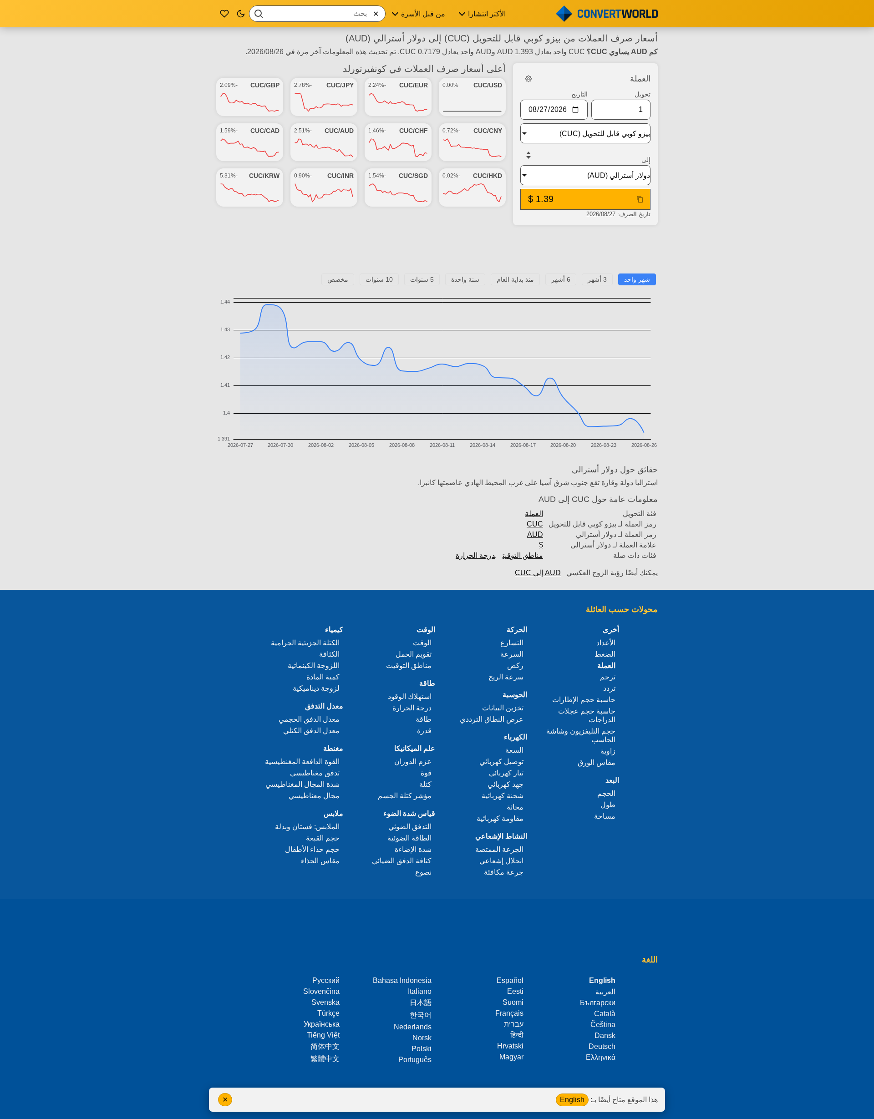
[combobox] (317, 13)
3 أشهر (597, 279)
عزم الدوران (413, 761)
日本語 (421, 1003)
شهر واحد (637, 279)
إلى (645, 159)
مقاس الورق (596, 762)
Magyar (511, 1057)
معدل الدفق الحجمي (309, 719)
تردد (609, 688)
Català (604, 1014)
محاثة (515, 807)
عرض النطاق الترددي (491, 719)
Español (510, 980)
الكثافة (329, 654)
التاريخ (579, 94)
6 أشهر (560, 279)
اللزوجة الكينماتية (314, 665)
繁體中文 (325, 1059)
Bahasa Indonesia (402, 980)
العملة (534, 513)
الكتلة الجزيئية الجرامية (305, 643)
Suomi (513, 1002)
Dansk (605, 1035)
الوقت (422, 643)
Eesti (515, 991)
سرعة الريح (505, 677)
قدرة (424, 730)
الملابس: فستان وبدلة (307, 826)
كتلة (425, 784)
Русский (326, 980)
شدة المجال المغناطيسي (302, 784)
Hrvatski (510, 1046)
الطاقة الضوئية (409, 838)
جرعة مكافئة (503, 872)
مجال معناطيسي (314, 796)
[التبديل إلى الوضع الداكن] (241, 13)
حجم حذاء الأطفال (312, 849)
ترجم (607, 677)
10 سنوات (379, 279)
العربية (605, 992)
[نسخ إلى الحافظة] (640, 199)
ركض (515, 665)
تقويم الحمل (414, 654)
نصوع (423, 872)
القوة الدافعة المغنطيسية (302, 761)
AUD (535, 534)
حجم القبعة (323, 838)
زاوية (607, 751)
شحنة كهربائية (502, 796)
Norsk (422, 1038)
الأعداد (605, 643)
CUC (535, 524)
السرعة (511, 654)
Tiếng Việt (323, 1035)
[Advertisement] (437, 253)
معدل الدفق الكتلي (311, 730)
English (572, 1100)
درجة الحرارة (475, 555)
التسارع (511, 643)
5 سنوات (422, 279)
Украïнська (322, 1024)
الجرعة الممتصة (499, 849)
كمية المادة (323, 677)
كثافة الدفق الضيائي (402, 861)
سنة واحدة (465, 279)
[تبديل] (528, 155)
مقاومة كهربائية (500, 818)
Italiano (420, 991)
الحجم (606, 793)
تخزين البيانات (502, 708)
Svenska (325, 1002)
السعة (514, 750)
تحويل (642, 94)
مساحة (604, 816)
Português (415, 1059)
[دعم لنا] (224, 13)
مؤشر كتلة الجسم (405, 796)
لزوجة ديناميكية (316, 688)
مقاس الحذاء (320, 861)
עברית (513, 1024)
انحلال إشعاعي (501, 861)
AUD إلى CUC (538, 573)
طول (607, 805)
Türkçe (328, 1013)
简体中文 (325, 1046)
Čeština (602, 1024)
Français (509, 1013)
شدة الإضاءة (413, 849)
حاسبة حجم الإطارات (583, 700)
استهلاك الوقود (410, 696)
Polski (422, 1049)
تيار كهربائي (506, 773)
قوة (426, 773)
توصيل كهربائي (501, 761)
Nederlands (413, 1027)
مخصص (337, 279)
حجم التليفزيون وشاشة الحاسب (580, 735)
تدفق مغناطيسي (315, 773)
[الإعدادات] (528, 79)
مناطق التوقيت (523, 555)
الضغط (605, 654)
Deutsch (602, 1046)
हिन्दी (516, 1035)
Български (597, 1003)
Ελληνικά (600, 1057)
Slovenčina (321, 991)
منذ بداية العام (515, 279)
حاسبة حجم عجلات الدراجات (586, 715)
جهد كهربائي (505, 784)
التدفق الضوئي (410, 826)
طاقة (424, 719)
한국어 (421, 1015)
